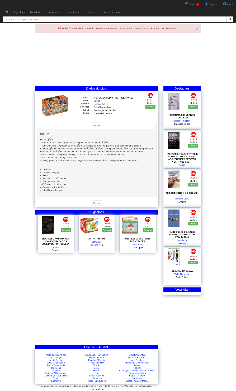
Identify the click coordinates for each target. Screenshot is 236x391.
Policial (137, 368)
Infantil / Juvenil (96, 376)
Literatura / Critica (137, 355)
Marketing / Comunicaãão (137, 363)
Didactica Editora (182, 124)
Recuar (96, 203)
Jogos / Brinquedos (103, 113)
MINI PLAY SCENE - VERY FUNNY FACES (137, 240)
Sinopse (97, 125)
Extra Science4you (103, 107)
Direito (56, 378)
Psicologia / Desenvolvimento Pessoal (137, 370)
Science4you (100, 104)
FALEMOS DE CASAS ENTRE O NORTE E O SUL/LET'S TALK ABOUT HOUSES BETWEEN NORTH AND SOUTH (182, 158)
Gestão (96, 370)
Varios (97, 101)
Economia (56, 381)
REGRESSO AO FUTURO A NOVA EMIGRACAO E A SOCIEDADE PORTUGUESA (55, 241)
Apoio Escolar (56, 360)
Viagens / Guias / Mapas (137, 381)
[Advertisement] (118, 60)
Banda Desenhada (56, 365)
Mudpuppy (138, 247)
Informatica (96, 378)
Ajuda (229, 4)
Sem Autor (96, 242)
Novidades (36, 12)
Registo (213, 4)
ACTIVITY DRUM (96, 239)
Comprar (150, 106)
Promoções (54, 12)
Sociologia (137, 378)
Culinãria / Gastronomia (56, 373)
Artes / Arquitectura (56, 363)
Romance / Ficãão (137, 373)
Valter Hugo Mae (182, 274)
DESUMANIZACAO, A (182, 271)
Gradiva (55, 250)
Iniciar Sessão (111, 12)
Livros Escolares (137, 360)
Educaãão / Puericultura (96, 355)
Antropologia (56, 357)
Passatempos (74, 12)
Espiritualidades (96, 357)
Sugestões (19, 12)
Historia (96, 373)
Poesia (137, 365)
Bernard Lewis (182, 199)
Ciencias (56, 370)
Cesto (193, 4)
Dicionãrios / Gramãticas (56, 376)
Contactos (92, 12)
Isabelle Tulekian (182, 121)
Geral (96, 368)
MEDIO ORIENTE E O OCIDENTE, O (182, 194)
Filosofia (97, 365)
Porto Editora (182, 277)
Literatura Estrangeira (137, 357)
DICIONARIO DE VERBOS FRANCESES (182, 116)
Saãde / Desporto (137, 376)
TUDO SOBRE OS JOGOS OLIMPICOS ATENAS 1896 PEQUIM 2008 (182, 234)
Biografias (56, 368)
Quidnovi (182, 243)
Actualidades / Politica (56, 355)
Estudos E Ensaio (96, 360)
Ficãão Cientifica (97, 363)
